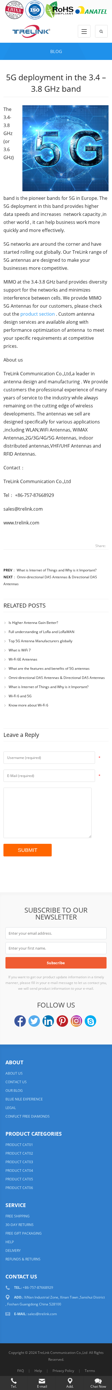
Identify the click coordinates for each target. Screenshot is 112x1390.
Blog (56, 51)
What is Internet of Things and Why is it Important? (56, 570)
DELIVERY (13, 1250)
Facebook (20, 1021)
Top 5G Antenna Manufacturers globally (40, 641)
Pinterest (62, 1021)
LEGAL (10, 1107)
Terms (90, 1370)
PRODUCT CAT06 (19, 1187)
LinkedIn (48, 1021)
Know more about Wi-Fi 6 (28, 705)
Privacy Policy (63, 1370)
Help (38, 1370)
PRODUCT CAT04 (19, 1170)
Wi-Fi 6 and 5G (20, 696)
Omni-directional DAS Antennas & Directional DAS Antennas (57, 677)
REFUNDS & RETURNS (22, 1259)
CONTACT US (16, 1081)
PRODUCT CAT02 (19, 1153)
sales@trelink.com (42, 1313)
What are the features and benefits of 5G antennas (49, 668)
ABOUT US (14, 1073)
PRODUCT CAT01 (19, 1144)
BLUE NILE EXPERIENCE (24, 1099)
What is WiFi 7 (20, 650)
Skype (90, 1021)
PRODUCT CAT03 (19, 1161)
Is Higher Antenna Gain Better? (33, 622)
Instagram (76, 1021)
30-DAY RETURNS (19, 1224)
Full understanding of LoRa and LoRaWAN (41, 631)
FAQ (20, 1370)
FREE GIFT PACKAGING (23, 1233)
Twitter (34, 1021)
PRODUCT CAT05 (19, 1179)
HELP (9, 1241)
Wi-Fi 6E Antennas (23, 659)
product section (37, 314)
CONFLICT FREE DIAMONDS (27, 1116)
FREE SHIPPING (17, 1216)
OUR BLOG (14, 1090)
